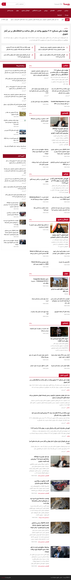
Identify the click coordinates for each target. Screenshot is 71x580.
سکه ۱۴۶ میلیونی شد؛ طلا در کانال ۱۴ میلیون (11, 113)
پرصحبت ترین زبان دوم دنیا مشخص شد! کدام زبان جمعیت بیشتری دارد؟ (60, 209)
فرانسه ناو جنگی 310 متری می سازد (11, 131)
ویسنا (66, 4)
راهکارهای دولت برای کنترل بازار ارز (39, 102)
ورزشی (45, 11)
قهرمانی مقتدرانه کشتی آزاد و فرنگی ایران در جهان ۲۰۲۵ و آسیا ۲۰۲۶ (59, 180)
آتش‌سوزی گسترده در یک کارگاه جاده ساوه (11, 139)
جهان (17, 11)
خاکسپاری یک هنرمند (64, 262)
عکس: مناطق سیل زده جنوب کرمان (39, 366)
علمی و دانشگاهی (36, 11)
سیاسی (66, 11)
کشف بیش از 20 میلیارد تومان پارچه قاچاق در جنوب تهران (60, 356)
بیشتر (30, 66)
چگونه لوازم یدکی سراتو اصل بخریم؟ (60, 366)
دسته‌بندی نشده (41, 476)
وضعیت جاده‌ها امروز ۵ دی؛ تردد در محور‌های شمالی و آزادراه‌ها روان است (39, 500)
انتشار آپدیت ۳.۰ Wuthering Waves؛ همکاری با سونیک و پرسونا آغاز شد (38, 198)
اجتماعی (59, 11)
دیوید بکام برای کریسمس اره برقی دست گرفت (59, 340)
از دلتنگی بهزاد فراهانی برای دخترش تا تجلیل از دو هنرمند (38, 226)
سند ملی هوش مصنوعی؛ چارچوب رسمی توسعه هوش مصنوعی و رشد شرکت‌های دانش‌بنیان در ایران (39, 20)
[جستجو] (4, 4)
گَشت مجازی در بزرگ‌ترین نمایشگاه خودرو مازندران (41, 482)
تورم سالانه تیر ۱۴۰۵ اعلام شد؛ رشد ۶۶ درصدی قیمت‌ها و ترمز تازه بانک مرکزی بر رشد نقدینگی (18, 48)
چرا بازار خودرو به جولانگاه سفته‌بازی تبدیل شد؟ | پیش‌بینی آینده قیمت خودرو (59, 131)
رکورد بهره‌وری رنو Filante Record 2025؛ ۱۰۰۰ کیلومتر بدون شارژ (39, 263)
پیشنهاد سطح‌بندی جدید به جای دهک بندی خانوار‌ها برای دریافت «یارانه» (40, 152)
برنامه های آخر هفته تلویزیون (62, 312)
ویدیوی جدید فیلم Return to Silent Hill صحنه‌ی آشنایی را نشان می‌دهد (39, 252)
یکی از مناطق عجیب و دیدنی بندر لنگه (59, 290)
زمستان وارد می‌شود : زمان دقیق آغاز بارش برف (15, 146)
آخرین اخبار (64, 375)
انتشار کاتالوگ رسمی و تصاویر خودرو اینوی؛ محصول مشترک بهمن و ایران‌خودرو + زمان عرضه (60, 152)
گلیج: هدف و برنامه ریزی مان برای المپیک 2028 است (61, 198)
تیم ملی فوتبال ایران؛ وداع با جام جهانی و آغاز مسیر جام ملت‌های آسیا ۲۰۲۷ (38, 91)
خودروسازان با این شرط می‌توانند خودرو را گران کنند (40, 163)
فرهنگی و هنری (25, 11)
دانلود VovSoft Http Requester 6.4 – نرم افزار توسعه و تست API (60, 103)
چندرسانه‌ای (10, 11)
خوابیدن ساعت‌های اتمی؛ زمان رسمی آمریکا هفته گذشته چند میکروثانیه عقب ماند (60, 301)
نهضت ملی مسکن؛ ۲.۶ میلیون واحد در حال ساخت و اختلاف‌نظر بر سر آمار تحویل (36, 32)
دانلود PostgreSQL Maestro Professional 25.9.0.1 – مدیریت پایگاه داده (39, 281)
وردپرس (3, 577)
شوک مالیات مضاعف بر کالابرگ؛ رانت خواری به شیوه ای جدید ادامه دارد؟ (11, 122)
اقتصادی (52, 11)
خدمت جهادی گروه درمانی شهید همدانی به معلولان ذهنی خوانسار (61, 252)
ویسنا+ (66, 15)
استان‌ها (59, 15)
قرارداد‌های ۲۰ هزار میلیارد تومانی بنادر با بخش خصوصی (59, 236)
